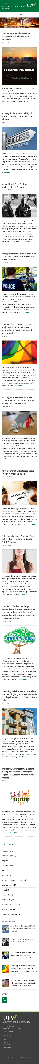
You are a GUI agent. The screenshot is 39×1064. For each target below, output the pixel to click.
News (5, 1047)
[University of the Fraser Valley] (32, 3)
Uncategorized (7, 909)
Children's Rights (7, 856)
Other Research (7, 885)
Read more (7, 172)
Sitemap (22, 1057)
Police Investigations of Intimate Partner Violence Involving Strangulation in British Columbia (19, 539)
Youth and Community (9, 914)
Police (4, 890)
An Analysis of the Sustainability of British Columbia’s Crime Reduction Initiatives (17, 116)
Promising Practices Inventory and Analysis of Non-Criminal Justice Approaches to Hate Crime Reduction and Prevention (18, 329)
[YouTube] (4, 1000)
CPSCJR (4, 3)
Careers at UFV (7, 1045)
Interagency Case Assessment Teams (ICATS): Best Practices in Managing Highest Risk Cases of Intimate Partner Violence (18, 773)
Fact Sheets (6, 865)
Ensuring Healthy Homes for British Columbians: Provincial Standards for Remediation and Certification (18, 400)
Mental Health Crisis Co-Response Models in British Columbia (16, 185)
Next (15, 844)
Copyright (11, 1057)
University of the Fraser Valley (16, 1022)
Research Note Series (9, 905)
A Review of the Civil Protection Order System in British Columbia (18, 472)
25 (10, 844)
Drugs (4, 861)
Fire (3, 870)
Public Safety (6, 900)
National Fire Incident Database (13, 880)
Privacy (17, 1057)
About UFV (6, 1042)
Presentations (7, 895)
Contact (5, 1039)
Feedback (28, 1057)
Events (10, 1047)
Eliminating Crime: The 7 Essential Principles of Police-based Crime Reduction (16, 36)
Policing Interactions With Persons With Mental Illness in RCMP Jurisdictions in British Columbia (19, 256)
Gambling (5, 875)
